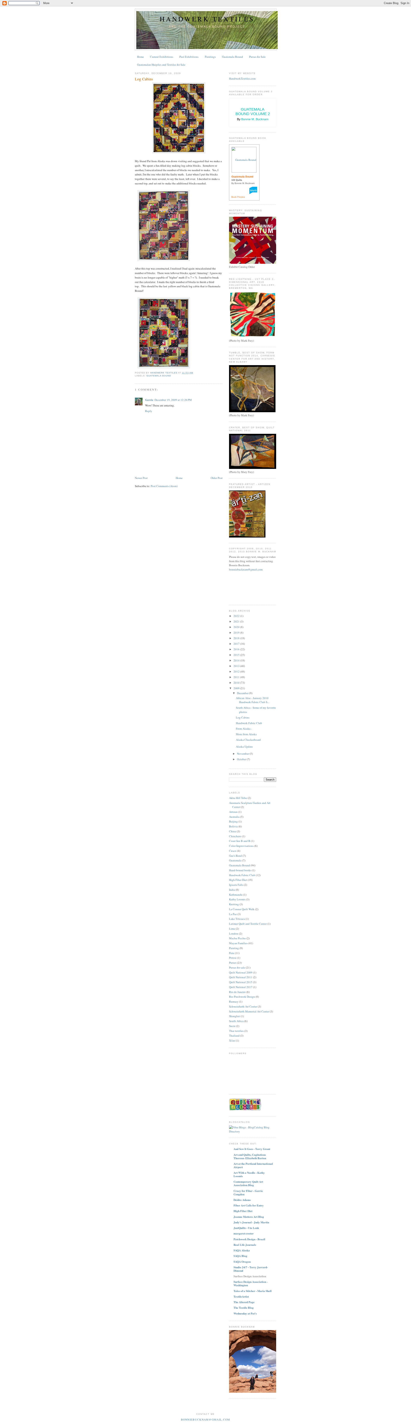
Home (140, 57)
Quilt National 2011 (240, 977)
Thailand (234, 1035)
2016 (237, 649)
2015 (237, 655)
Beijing (233, 821)
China (232, 831)
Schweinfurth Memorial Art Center (249, 1011)
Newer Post (141, 478)
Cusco (232, 851)
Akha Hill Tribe (238, 798)
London (233, 933)
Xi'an (232, 1040)
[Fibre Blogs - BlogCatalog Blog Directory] (252, 1131)
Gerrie (149, 400)
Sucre (232, 1026)
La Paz (233, 914)
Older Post (217, 478)
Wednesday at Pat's (245, 1313)
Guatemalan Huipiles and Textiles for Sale (161, 65)
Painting (234, 948)
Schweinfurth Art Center (243, 1006)
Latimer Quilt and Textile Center (248, 924)
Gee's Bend (235, 856)
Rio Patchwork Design (242, 997)
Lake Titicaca (237, 919)
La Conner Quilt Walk (242, 909)
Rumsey (233, 1001)
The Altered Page (244, 1302)
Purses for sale (237, 967)
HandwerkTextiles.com (242, 78)
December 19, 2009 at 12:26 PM (173, 400)
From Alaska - (244, 729)
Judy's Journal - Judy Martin (251, 1222)
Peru (231, 953)
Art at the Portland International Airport (253, 1165)
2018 (237, 638)
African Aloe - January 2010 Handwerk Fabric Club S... (252, 700)
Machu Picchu (237, 938)
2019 (237, 632)
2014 (237, 660)
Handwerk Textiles (207, 18)
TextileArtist (241, 1296)
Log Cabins (242, 717)
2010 (237, 683)
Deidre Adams (242, 1200)
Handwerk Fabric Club (249, 723)
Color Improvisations (241, 846)
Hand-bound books (240, 870)
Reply (148, 411)
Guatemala (235, 860)
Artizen (233, 812)
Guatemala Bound (232, 57)
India (232, 890)
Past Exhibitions (188, 57)
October (242, 759)
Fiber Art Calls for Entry (249, 1205)
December (243, 693)
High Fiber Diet (238, 880)
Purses (232, 963)
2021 (237, 621)
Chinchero (235, 836)
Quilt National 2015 (240, 982)
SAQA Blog (240, 1256)
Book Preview (238, 197)
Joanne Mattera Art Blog (249, 1217)
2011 (237, 677)
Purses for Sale (257, 57)
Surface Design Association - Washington (251, 1283)
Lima (232, 929)
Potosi (232, 958)
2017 (237, 644)
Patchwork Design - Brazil (249, 1239)
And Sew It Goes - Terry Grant (252, 1149)
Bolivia (233, 826)
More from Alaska (246, 734)
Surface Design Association (250, 1276)
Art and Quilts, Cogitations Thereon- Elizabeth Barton (250, 1156)
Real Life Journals (245, 1245)
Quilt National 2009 (240, 972)
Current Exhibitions (161, 57)
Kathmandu (236, 894)
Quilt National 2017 (240, 987)
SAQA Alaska (242, 1250)
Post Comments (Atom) (164, 486)
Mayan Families (238, 943)
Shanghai (234, 1016)
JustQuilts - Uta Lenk (246, 1228)
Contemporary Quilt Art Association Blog (248, 1183)
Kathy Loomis (237, 899)
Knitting (234, 904)
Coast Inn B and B (239, 841)
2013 (237, 666)
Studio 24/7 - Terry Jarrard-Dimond (251, 1269)
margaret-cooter (244, 1233)
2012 (237, 671)
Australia (234, 817)
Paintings (210, 57)
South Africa (236, 1021)
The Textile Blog (244, 1307)
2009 (237, 688)
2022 (237, 616)
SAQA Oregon (242, 1262)
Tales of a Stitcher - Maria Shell (253, 1291)
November (243, 754)
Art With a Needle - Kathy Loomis (249, 1174)
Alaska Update (244, 746)
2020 (237, 627)
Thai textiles (236, 1031)
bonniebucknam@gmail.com (246, 569)
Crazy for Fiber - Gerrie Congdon (248, 1192)
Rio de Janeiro (237, 992)
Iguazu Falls (236, 885)
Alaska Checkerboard (248, 740)
